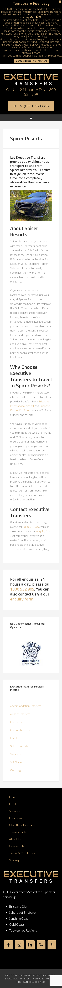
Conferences (17, 721)
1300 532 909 (31, 526)
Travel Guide (17, 832)
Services (14, 811)
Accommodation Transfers (25, 705)
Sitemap (14, 860)
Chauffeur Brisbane (22, 825)
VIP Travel (16, 762)
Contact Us (16, 846)
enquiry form (43, 531)
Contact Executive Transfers (31, 60)
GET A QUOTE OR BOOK (31, 106)
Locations (15, 818)
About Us (15, 839)
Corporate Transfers (22, 730)
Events (14, 738)
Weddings (16, 770)
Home (13, 797)
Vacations (16, 754)
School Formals (19, 746)
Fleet (12, 804)
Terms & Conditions (22, 853)
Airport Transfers (20, 713)
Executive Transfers (31, 80)
